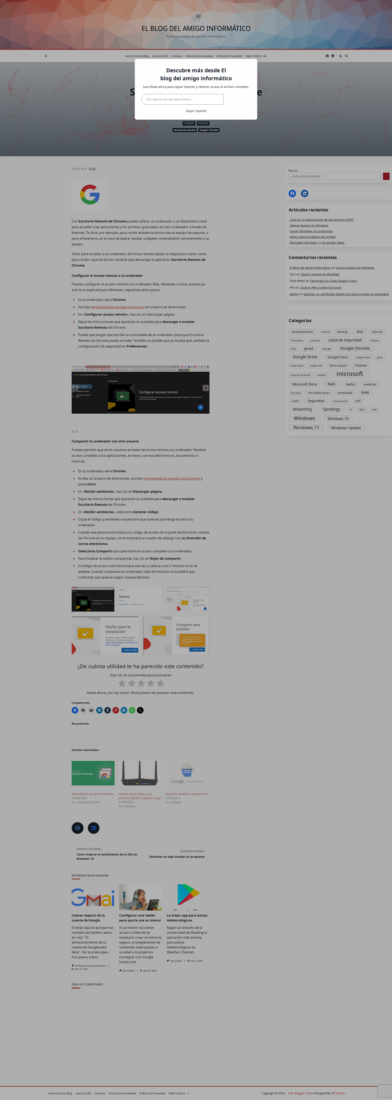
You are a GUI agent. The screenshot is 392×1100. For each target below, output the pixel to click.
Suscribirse (237, 99)
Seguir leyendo (196, 111)
